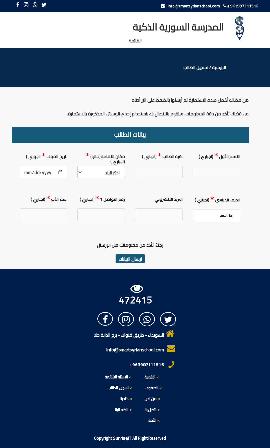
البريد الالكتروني (169, 200)
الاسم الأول (219, 157)
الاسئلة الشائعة (116, 376)
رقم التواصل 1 (102, 200)
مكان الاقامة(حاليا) (107, 159)
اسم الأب (49, 200)
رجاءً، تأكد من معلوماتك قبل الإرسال (130, 246)
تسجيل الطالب (118, 387)
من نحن (152, 398)
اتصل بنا (152, 409)
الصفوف (153, 387)
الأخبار (154, 420)
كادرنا (124, 398)
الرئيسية (219, 67)
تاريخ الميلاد (47, 157)
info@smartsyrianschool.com (192, 6)
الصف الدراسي (217, 201)
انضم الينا (121, 409)
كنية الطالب (162, 157)
